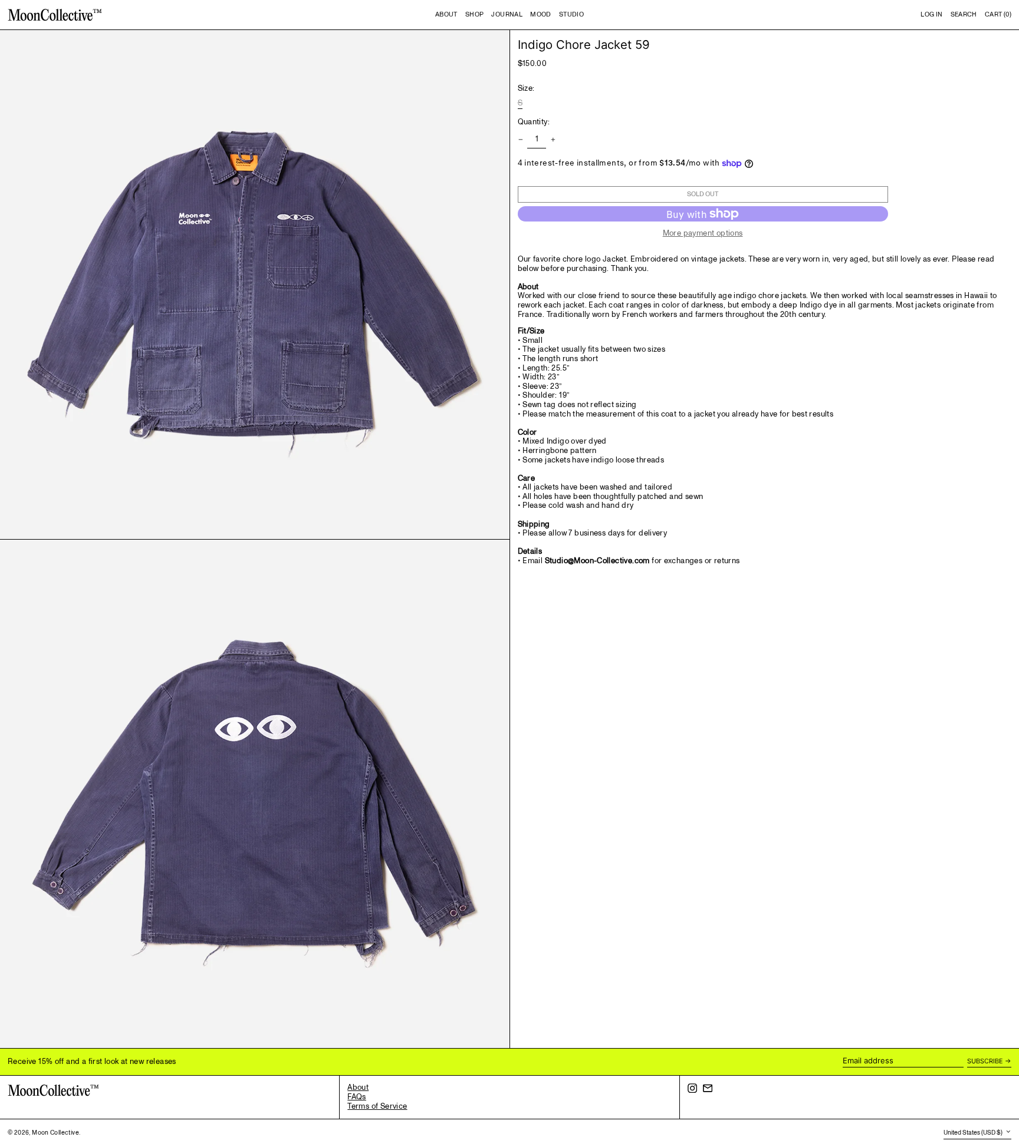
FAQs (356, 1097)
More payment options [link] (703, 234)
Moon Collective (55, 1133)
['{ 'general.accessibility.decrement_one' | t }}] (520, 140)
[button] (964, 15)
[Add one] (553, 140)
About (358, 1087)
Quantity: (534, 122)
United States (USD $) (974, 1133)
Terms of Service (377, 1106)
